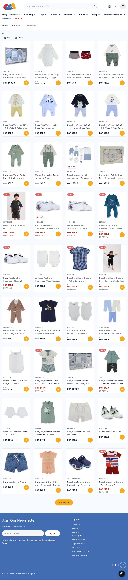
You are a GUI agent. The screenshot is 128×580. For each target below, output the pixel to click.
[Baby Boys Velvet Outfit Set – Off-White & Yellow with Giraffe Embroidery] (16, 105)
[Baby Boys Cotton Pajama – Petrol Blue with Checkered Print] (80, 258)
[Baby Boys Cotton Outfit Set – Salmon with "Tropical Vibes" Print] (48, 463)
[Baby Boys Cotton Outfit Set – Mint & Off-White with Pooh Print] (48, 361)
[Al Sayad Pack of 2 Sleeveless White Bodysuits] (48, 258)
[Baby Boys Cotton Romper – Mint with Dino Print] (48, 412)
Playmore (7, 222)
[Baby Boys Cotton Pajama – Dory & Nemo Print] (112, 463)
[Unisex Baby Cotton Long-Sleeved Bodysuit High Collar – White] (48, 55)
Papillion (7, 377)
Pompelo (103, 71)
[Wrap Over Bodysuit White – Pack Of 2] (16, 412)
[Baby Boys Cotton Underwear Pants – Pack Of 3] (112, 311)
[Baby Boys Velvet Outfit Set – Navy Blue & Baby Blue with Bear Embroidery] (80, 105)
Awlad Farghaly (74, 479)
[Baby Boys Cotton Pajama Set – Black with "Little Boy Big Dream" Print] (112, 258)
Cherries (39, 222)
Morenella (103, 479)
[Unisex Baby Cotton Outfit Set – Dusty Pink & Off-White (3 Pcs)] (16, 311)
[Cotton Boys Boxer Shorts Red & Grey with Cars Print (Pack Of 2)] (80, 55)
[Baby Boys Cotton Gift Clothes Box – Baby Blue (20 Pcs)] (16, 55)
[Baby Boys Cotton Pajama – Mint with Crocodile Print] (112, 361)
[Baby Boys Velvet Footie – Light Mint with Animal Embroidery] (16, 156)
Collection (15, 25)
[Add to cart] (26, 82)
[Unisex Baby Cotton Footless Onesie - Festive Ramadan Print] (112, 206)
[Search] (95, 6)
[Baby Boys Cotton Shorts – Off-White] (80, 412)
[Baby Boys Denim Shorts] (16, 463)
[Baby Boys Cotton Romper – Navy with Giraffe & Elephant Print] (48, 311)
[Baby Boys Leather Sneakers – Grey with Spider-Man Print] (80, 206)
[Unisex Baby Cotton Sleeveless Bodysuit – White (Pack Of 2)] (80, 311)
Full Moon (7, 327)
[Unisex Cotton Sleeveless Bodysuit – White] (16, 361)
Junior (6, 71)
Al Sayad (39, 71)
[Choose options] (58, 82)
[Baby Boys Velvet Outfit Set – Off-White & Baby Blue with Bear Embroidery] (112, 105)
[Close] (124, 571)
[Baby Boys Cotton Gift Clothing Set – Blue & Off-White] (80, 156)
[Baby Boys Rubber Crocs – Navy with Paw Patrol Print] (80, 463)
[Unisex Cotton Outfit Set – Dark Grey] (16, 206)
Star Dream (104, 327)
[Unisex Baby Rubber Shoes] (112, 412)
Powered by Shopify (25, 573)
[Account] (115, 6)
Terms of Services (38, 540)
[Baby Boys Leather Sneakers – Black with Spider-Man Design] (16, 258)
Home (5, 25)
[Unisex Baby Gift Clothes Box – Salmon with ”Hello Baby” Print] (112, 156)
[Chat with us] (121, 573)
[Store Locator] (109, 6)
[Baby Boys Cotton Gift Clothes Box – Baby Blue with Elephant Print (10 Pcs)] (80, 361)
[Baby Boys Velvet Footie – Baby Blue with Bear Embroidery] (48, 105)
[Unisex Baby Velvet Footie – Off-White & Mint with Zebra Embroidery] (112, 55)
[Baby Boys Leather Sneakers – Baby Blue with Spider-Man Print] (48, 206)
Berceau (102, 222)
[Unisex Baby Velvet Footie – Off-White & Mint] (48, 156)
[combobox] (61, 6)
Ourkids (70, 275)
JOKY (101, 377)
